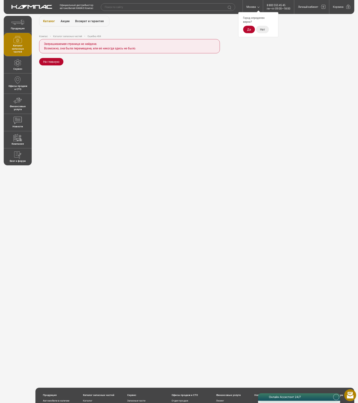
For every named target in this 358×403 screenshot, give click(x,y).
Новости (17, 126)
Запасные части (136, 400)
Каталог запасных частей (18, 48)
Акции (65, 21)
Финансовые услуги (18, 108)
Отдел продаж (180, 400)
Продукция (18, 28)
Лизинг (220, 400)
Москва (251, 6)
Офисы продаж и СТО (17, 87)
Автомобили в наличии (56, 400)
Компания (18, 143)
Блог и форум (18, 161)
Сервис (17, 68)
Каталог (49, 21)
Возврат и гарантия (89, 21)
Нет (262, 29)
